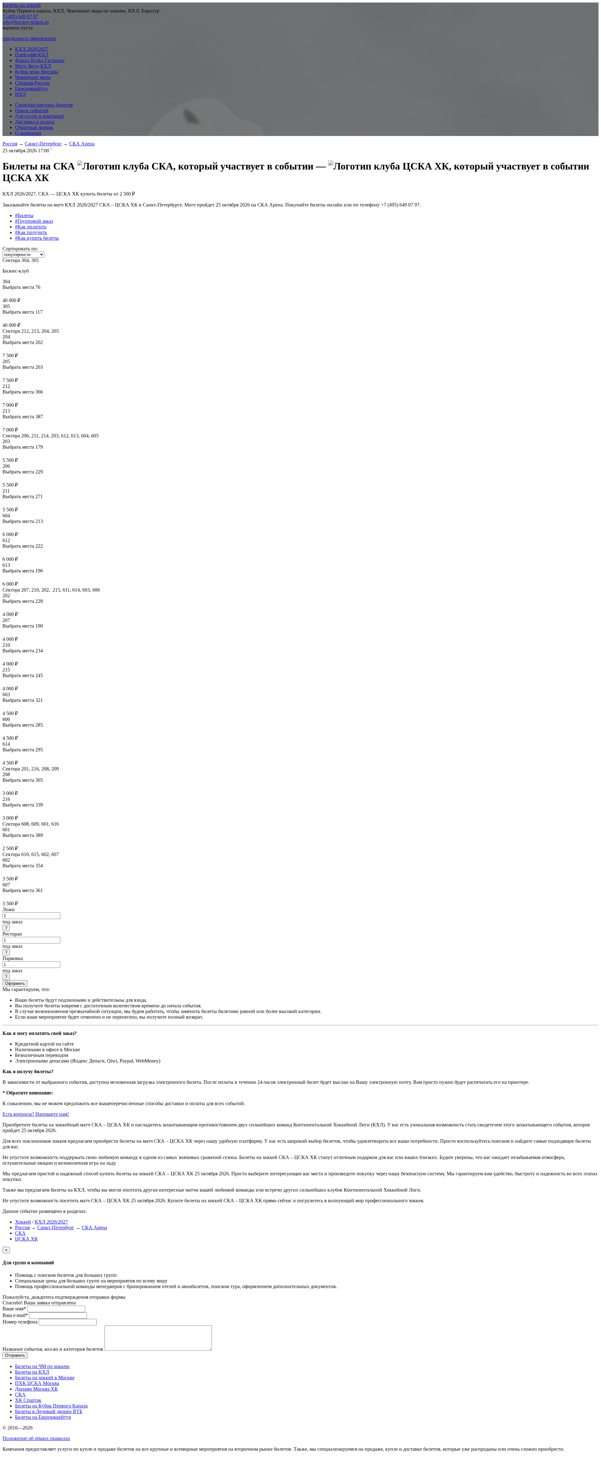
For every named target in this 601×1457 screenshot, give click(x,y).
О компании (28, 133)
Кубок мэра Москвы (36, 71)
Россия (10, 143)
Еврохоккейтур (31, 88)
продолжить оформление (29, 38)
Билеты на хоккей (22, 5)
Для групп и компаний (39, 116)
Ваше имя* (14, 1308)
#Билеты (24, 215)
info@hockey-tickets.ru (26, 22)
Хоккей (23, 1222)
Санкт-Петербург (43, 143)
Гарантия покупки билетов (44, 104)
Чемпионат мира (33, 77)
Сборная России (32, 83)
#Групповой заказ (34, 221)
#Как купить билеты (37, 238)
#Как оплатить (30, 226)
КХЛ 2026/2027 (31, 49)
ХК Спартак (28, 1400)
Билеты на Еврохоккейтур (43, 1417)
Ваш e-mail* (15, 1315)
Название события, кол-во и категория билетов (53, 1349)
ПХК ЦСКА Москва (37, 1383)
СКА (20, 1233)
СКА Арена (82, 143)
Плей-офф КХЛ (32, 54)
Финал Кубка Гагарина (39, 60)
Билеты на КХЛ (32, 1372)
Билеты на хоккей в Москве (44, 1377)
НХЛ (20, 94)
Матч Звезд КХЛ (33, 66)
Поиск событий (32, 110)
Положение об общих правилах (36, 1438)
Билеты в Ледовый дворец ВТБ (48, 1411)
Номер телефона (20, 1321)
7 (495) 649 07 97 (20, 16)
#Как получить (31, 232)
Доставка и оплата (34, 121)
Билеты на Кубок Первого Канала (51, 1405)
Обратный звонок (34, 127)
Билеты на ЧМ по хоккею (42, 1366)
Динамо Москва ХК (36, 1389)
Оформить (15, 983)
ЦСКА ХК (26, 1238)
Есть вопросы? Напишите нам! (36, 1114)
